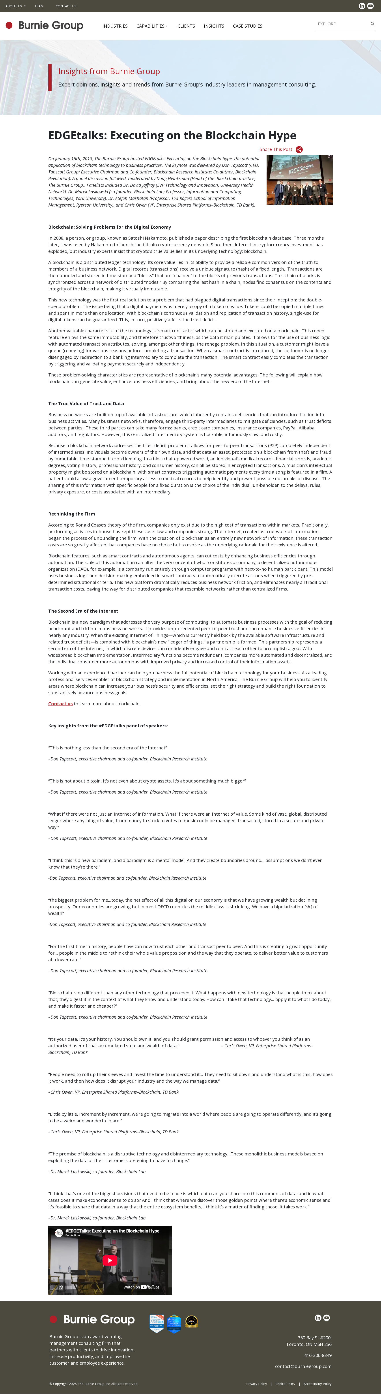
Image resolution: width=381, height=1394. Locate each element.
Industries (115, 26)
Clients (186, 26)
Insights (214, 26)
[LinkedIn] (363, 6)
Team (38, 6)
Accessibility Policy (318, 1383)
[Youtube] (371, 6)
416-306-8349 (318, 1355)
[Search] (372, 23)
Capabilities (150, 26)
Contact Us (66, 6)
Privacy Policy (256, 1383)
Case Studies (247, 26)
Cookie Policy (285, 1383)
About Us (14, 6)
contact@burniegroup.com (303, 1366)
